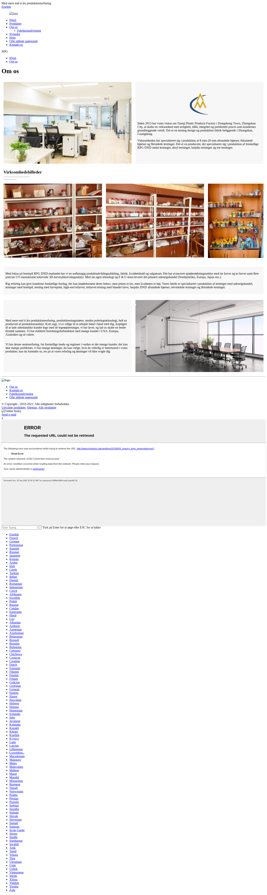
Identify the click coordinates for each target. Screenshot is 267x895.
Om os (13, 27)
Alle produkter (47, 407)
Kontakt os (16, 44)
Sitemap (32, 407)
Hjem (12, 20)
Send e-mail (9, 414)
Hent (12, 37)
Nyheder (14, 34)
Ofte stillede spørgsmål (23, 41)
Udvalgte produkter (13, 407)
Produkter (15, 23)
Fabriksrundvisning (29, 30)
